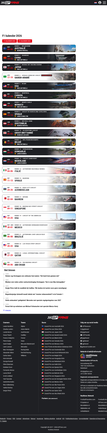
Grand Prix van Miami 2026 (53, 338)
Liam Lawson (7, 347)
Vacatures (40, 418)
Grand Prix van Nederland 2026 (55, 361)
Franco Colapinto (8, 338)
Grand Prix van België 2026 (53, 355)
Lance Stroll (7, 373)
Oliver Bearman (8, 364)
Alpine (23, 326)
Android (58, 418)
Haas (22, 341)
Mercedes (24, 347)
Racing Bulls (25, 349)
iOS (63, 418)
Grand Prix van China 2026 (53, 329)
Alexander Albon (8, 352)
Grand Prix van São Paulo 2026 (55, 385)
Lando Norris (7, 332)
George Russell (8, 361)
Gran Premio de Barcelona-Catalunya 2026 (58, 347)
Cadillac (23, 335)
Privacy (9, 418)
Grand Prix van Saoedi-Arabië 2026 (56, 335)
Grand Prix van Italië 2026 (53, 364)
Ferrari (23, 338)
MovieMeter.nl (85, 405)
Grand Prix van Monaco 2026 (54, 344)
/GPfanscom (86, 326)
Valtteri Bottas (8, 388)
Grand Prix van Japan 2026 (53, 332)
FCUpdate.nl (84, 402)
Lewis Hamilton (8, 326)
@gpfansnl (85, 332)
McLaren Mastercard (27, 344)
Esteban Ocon (7, 367)
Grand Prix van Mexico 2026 (54, 382)
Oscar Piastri (7, 335)
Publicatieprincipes (72, 418)
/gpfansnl (85, 341)
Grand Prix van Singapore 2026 (55, 376)
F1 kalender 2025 (9, 41)
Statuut (33, 418)
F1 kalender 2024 (25, 41)
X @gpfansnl (84, 329)
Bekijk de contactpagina (87, 390)
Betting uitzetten (49, 418)
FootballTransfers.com (87, 399)
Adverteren (26, 418)
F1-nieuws (7, 310)
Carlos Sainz (7, 355)
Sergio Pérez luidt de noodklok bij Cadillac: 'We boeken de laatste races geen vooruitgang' (36, 288)
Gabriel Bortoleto (8, 382)
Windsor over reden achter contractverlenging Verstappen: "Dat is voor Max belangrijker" (35, 282)
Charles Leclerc (8, 329)
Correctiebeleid (83, 418)
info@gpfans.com (86, 371)
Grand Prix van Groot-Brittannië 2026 (57, 352)
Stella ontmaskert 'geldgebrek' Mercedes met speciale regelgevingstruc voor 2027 (33, 300)
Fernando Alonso (8, 370)
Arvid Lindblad (7, 376)
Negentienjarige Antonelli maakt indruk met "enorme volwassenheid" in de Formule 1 (34, 294)
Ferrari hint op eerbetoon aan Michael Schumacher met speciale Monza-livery (31, 306)
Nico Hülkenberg (8, 385)
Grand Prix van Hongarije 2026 (54, 358)
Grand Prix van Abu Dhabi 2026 (55, 393)
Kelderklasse (102, 408)
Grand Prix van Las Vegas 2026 (55, 388)
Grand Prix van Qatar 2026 (53, 390)
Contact (18, 418)
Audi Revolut (25, 332)
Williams (23, 355)
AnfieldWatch (84, 411)
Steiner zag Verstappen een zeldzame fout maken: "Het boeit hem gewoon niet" (32, 276)
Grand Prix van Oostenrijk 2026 (55, 349)
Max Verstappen (8, 349)
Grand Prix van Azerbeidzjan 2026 (55, 370)
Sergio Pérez (7, 390)
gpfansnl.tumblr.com (88, 347)
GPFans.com (102, 402)
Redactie (3, 418)
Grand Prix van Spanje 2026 (53, 367)
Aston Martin (25, 329)
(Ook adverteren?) (53, 398)
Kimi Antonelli (7, 358)
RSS (14, 418)
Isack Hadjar (7, 344)
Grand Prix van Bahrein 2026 (54, 373)
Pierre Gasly (7, 341)
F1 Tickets (3, 421)
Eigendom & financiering (97, 418)
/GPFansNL (86, 335)
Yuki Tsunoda (7, 379)
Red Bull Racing (26, 352)
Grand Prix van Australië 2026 (54, 326)
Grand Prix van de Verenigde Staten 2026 (58, 379)
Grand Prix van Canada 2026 (54, 341)
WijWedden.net (85, 408)
